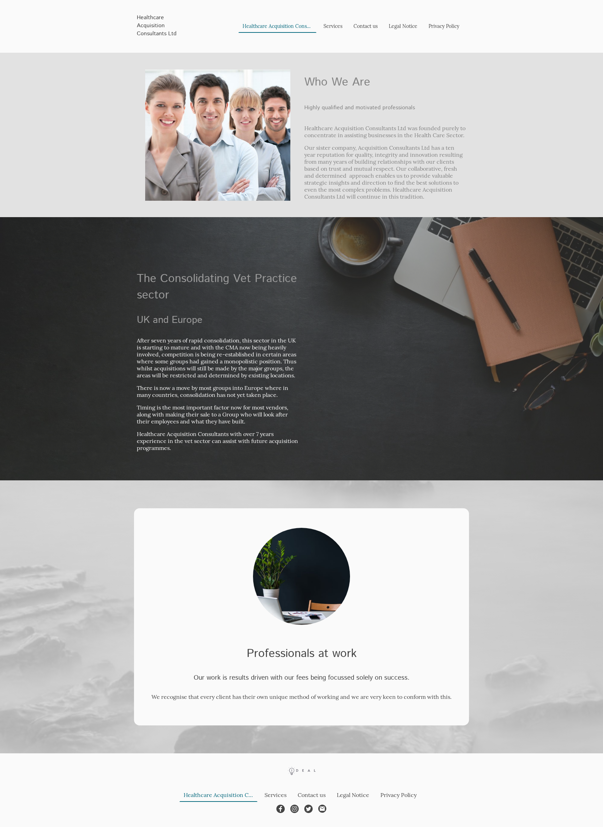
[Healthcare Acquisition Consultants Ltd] (162, 44)
